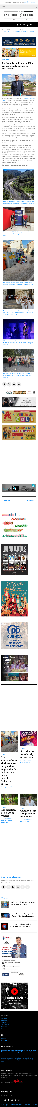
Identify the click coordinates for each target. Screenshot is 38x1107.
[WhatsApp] (27, 887)
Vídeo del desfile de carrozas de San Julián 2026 (23, 903)
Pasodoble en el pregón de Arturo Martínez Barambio (23, 915)
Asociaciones (5, 1025)
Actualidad (4, 1018)
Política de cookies (16, 1104)
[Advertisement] (19, 461)
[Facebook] (3, 887)
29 (20, 30)
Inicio (3, 30)
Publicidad (33, 2)
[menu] (3, 24)
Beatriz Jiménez (24, 821)
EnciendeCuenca (21, 71)
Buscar (36, 7)
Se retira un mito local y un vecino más (28, 754)
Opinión (26, 2)
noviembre (15, 30)
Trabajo (3, 1023)
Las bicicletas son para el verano (8, 813)
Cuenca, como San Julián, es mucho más (28, 813)
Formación (26, 30)
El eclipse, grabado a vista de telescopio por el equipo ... (21, 925)
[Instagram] (13, 887)
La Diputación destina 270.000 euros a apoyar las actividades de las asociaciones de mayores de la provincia (17, 375)
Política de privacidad (30, 1104)
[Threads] (22, 887)
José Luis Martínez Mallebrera (6, 821)
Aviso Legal (4, 1104)
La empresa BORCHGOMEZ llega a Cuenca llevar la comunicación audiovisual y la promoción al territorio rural (18, 233)
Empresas (4, 1020)
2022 (8, 30)
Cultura (3, 1029)
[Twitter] (8, 887)
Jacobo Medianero (25, 762)
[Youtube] (18, 887)
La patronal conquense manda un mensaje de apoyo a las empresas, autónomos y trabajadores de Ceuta (18, 1051)
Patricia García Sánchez (8, 789)
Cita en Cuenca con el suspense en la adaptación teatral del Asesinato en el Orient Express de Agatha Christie (18, 342)
